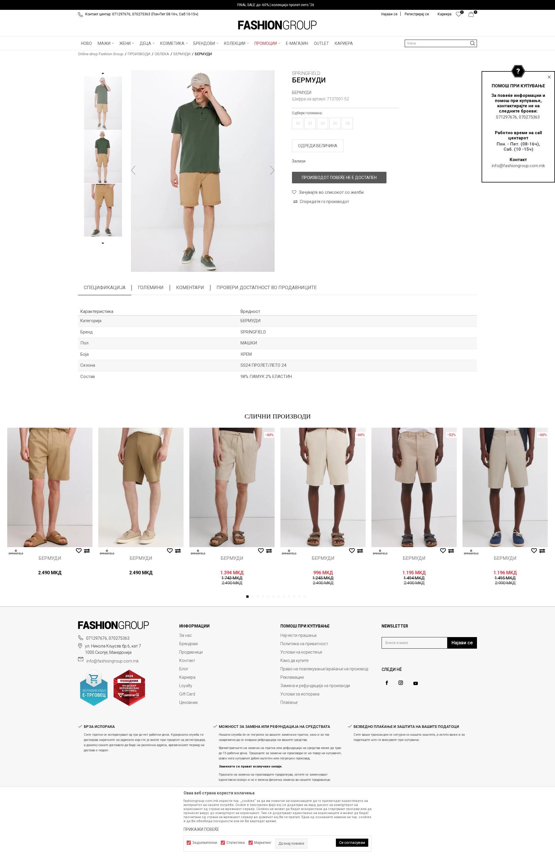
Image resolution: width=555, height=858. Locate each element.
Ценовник (188, 702)
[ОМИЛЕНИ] (458, 16)
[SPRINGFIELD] (16, 551)
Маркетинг (262, 843)
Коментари (190, 287)
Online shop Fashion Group (100, 54)
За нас (185, 635)
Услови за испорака (299, 694)
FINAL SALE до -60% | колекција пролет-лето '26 (275, 5)
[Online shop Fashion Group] (277, 25)
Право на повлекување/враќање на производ (324, 669)
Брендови (188, 643)
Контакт (187, 660)
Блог (183, 669)
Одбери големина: (307, 113)
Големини (151, 287)
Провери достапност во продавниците (267, 287)
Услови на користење (301, 652)
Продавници (191, 652)
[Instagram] (400, 682)
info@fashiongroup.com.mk (518, 165)
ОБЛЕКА (162, 54)
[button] (441, 43)
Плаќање (288, 702)
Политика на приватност (304, 643)
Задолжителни (204, 843)
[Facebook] (387, 683)
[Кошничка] (473, 16)
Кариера (187, 677)
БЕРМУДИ (181, 54)
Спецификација (104, 287)
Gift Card (187, 694)
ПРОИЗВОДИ (139, 54)
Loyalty (185, 685)
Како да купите (294, 660)
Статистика (235, 843)
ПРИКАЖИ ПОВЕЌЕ (201, 829)
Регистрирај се (417, 14)
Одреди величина (317, 145)
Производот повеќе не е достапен (339, 177)
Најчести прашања (298, 635)
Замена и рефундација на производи (315, 685)
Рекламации (292, 677)
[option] (277, 5)
